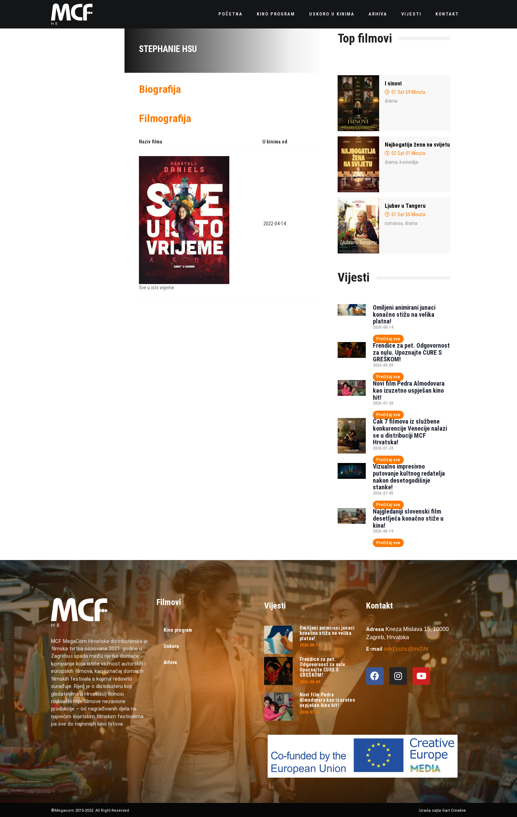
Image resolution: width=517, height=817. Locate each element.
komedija (409, 162)
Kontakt (447, 14)
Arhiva (378, 14)
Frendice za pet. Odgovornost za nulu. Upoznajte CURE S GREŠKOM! (411, 352)
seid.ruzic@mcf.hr (406, 649)
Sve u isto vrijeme (156, 287)
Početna (230, 14)
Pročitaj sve (388, 338)
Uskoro (171, 646)
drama (391, 101)
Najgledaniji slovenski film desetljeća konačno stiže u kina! (408, 518)
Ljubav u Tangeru (405, 205)
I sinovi (393, 83)
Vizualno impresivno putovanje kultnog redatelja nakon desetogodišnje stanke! (409, 477)
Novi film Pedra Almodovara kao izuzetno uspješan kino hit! (409, 390)
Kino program (276, 14)
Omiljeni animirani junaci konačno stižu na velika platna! (404, 314)
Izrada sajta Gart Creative (442, 810)
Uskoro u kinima (332, 14)
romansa (394, 223)
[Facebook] (375, 676)
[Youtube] (421, 676)
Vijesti (411, 14)
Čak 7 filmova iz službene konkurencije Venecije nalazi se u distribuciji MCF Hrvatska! (410, 432)
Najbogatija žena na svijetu (417, 144)
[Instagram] (398, 676)
